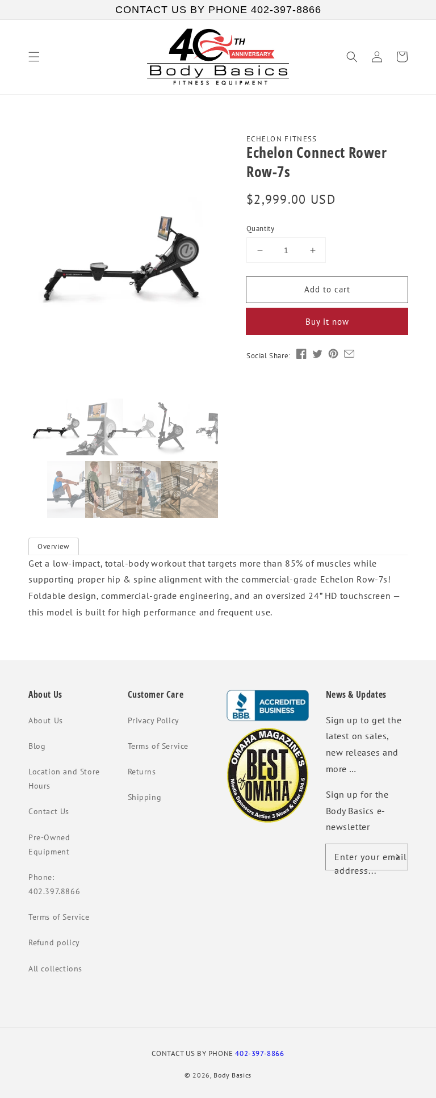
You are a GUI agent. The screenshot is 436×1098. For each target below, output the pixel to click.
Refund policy (54, 942)
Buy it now (327, 321)
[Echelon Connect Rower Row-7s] (123, 262)
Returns (142, 771)
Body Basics (232, 1075)
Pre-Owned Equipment (49, 844)
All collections (55, 968)
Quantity (260, 228)
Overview (53, 546)
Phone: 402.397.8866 (54, 884)
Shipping (145, 797)
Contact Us (48, 811)
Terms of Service (59, 917)
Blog (36, 746)
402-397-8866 (259, 1053)
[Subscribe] (395, 856)
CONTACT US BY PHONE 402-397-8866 (218, 9)
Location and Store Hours (64, 778)
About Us (45, 720)
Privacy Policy (153, 720)
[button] (34, 56)
